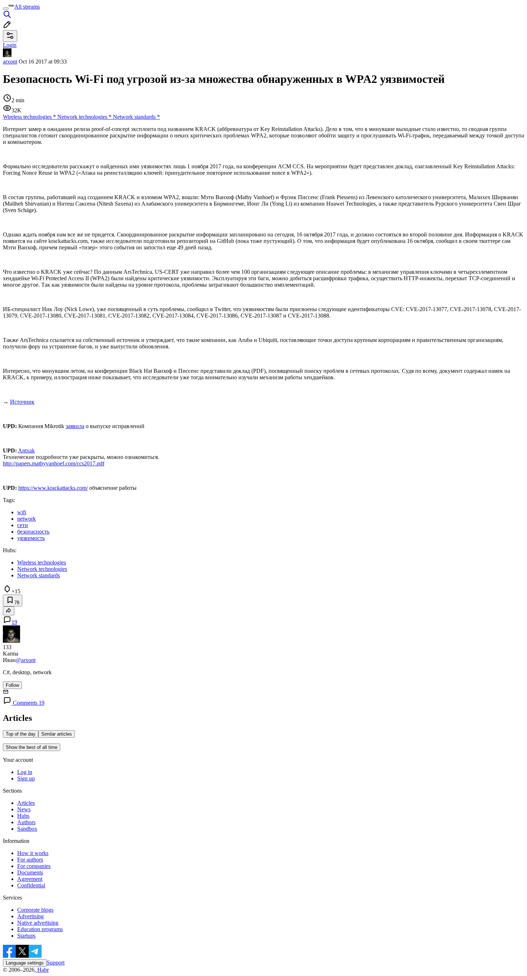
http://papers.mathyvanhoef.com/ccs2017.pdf (53, 463)
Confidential (31, 885)
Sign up (26, 778)
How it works (32, 853)
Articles (26, 803)
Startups (26, 936)
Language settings (25, 963)
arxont (10, 61)
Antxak (26, 450)
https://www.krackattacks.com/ (53, 488)
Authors (26, 822)
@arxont (25, 660)
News (23, 809)
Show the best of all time (31, 747)
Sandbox (27, 829)
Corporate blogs (35, 910)
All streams (27, 7)
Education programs (40, 929)
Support (56, 962)
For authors (30, 860)
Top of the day (20, 734)
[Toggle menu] (6, 9)
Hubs (23, 816)
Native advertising (37, 923)
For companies (34, 866)
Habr (42, 970)
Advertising (30, 916)
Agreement (29, 879)
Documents (30, 872)
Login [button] (9, 45)
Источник (22, 402)
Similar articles (56, 734)
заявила (75, 426)
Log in (24, 772)
